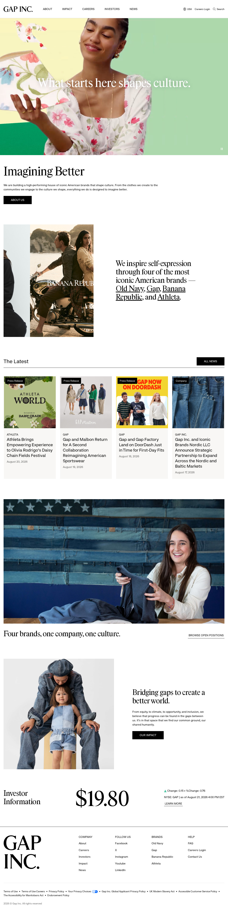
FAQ (190, 843)
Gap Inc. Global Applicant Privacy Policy (124, 891)
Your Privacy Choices (79, 891)
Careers (88, 9)
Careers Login (202, 9)
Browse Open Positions (206, 635)
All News (210, 361)
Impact (67, 9)
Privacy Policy (56, 891)
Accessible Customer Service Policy (197, 891)
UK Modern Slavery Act (162, 891)
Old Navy (130, 289)
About (47, 9)
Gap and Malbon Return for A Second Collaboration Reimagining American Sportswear (85, 450)
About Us (17, 200)
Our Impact (148, 735)
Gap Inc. (181, 434)
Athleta (168, 297)
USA (187, 9)
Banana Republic (162, 856)
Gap (153, 289)
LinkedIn (120, 870)
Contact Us (195, 856)
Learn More (173, 803)
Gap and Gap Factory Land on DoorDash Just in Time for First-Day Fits (141, 445)
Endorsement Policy (58, 895)
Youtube (120, 863)
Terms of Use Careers (33, 891)
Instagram (121, 856)
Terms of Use (11, 891)
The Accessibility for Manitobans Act (23, 895)
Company (181, 380)
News (134, 9)
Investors (112, 9)
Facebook (121, 843)
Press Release (15, 380)
